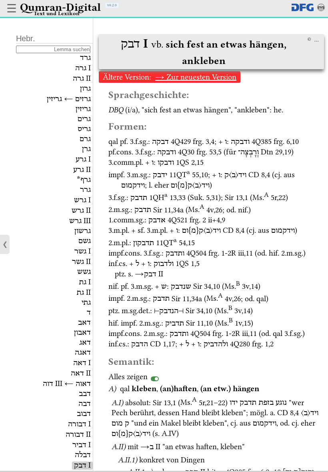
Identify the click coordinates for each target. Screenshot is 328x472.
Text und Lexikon (57, 13)
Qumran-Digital (60, 7)
